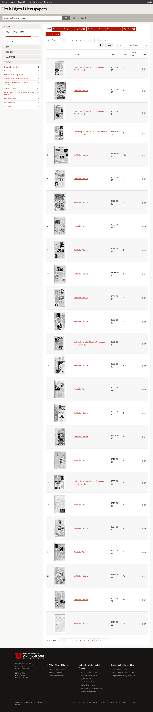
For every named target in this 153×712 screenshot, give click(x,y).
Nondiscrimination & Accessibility (94, 702)
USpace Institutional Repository (92, 688)
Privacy (75, 702)
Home (4, 2)
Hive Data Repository (88, 691)
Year (7, 26)
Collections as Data (87, 682)
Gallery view (106, 45)
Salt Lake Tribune (10, 89)
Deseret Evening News (11, 67)
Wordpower (8, 106)
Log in (149, 2)
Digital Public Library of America (124, 676)
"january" (113, 29)
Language (10, 57)
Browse (12, 2)
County (9, 52)
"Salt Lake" (60, 29)
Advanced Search (79, 18)
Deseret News (9, 71)
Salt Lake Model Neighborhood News (16, 78)
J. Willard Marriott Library (24, 664)
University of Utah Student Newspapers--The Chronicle (19, 93)
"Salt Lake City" (95, 29)
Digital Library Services (57, 669)
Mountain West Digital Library (123, 672)
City (7, 47)
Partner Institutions (120, 669)
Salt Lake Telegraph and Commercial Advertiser (16, 83)
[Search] (66, 18)
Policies (133, 702)
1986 (52, 34)
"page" (128, 29)
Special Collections (55, 672)
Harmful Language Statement (40, 2)
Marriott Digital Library (89, 672)
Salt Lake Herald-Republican (13, 75)
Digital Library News (88, 685)
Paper (8, 62)
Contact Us (22, 2)
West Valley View (9, 102)
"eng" (77, 29)
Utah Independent (10, 99)
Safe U (112, 702)
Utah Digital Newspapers (89, 675)
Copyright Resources (56, 676)
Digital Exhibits (86, 678)
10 (101, 40)
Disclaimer (122, 702)
